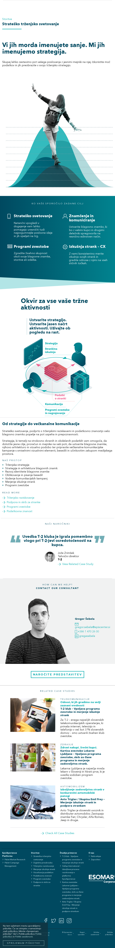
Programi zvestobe (42, 879)
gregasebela (86, 636)
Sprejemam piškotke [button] (23, 943)
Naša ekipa (96, 856)
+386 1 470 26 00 (88, 631)
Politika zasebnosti (95, 934)
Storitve (7, 19)
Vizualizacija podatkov (43, 873)
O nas (91, 853)
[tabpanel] (57, 550)
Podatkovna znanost (42, 876)
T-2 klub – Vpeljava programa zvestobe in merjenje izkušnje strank (73, 859)
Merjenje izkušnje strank (44, 869)
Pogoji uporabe (81, 934)
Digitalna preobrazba (42, 863)
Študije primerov (68, 853)
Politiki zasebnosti (24, 937)
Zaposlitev (95, 860)
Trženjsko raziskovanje (43, 866)
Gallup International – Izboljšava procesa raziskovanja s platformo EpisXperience (71, 872)
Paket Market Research (15, 860)
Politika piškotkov (109, 934)
